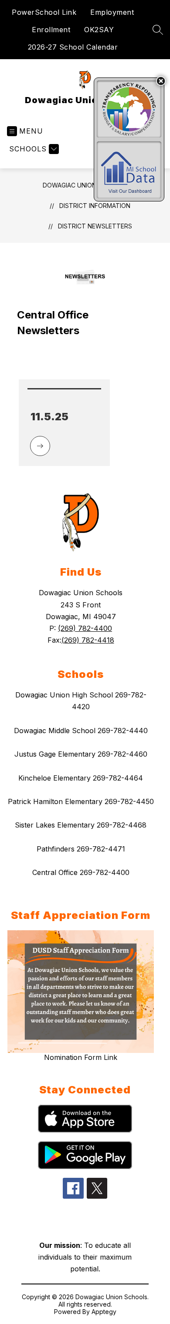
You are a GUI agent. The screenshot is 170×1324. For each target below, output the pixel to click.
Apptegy (104, 1311)
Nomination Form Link (80, 1057)
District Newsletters (95, 226)
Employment (112, 12)
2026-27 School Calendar (73, 47)
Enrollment (51, 29)
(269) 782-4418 (87, 640)
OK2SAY (99, 29)
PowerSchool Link (44, 12)
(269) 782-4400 (85, 628)
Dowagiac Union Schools (85, 185)
